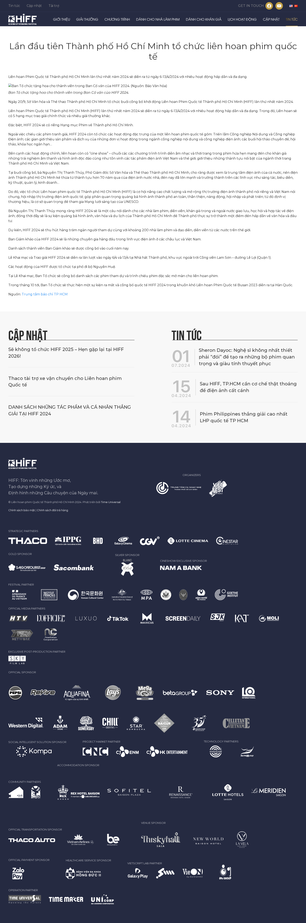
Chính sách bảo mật (21, 510)
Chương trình (117, 19)
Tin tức (14, 6)
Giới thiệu (61, 19)
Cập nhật (34, 6)
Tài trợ (54, 6)
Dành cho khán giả (203, 19)
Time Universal (111, 502)
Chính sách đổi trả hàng (52, 510)
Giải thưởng (87, 19)
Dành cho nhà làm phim (158, 19)
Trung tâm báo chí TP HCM (45, 294)
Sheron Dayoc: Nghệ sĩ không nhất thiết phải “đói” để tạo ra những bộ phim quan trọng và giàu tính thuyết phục (247, 356)
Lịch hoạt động (242, 19)
